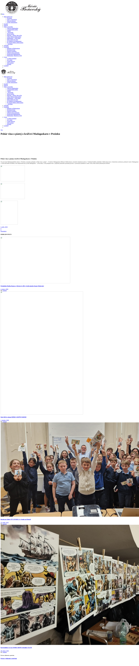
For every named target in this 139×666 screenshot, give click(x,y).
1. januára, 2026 (5, 420)
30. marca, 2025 (5, 650)
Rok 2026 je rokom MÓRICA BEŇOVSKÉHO (13, 417)
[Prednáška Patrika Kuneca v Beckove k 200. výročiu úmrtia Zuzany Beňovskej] (35, 282)
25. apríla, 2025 (5, 522)
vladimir (4, 290)
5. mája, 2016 (4, 227)
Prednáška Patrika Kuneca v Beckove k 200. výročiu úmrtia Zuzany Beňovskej (22, 286)
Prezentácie (3, 231)
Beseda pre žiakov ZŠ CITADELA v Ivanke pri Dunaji (16, 519)
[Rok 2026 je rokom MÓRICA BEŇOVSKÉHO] (42, 414)
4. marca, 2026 (4, 289)
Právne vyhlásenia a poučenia (9, 658)
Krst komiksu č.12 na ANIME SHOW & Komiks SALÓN (16, 647)
